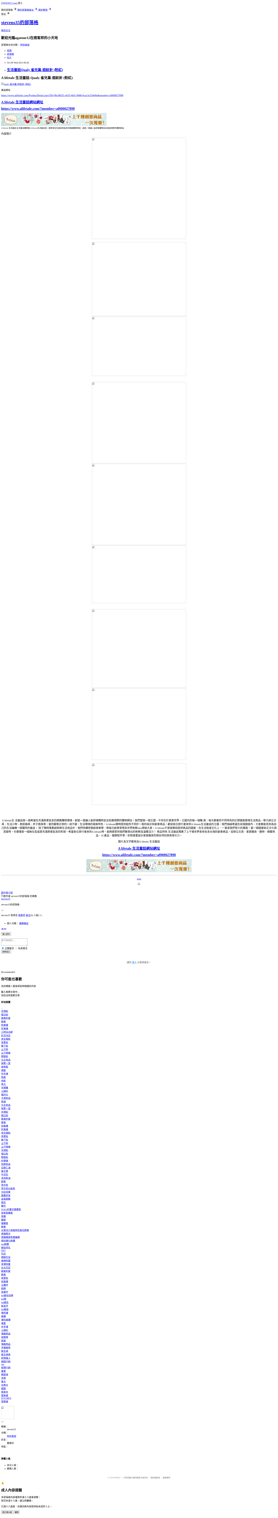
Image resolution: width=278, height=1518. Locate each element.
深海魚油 (5, 1178)
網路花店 (5, 1257)
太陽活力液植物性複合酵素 (15, 1230)
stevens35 (5, 899)
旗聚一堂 (5, 1063)
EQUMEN (6, 1398)
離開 (17, 1512)
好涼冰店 (5, 1035)
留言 (28, 915)
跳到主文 (5, 30)
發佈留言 (6, 952)
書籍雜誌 (23, 923)
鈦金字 (4, 1306)
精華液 (4, 1374)
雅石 (3, 1202)
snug (139, 879)
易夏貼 (4, 1042)
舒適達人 (5, 1358)
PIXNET (117, 1478)
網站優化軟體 (8, 1240)
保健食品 (5, 1164)
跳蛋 (3, 1340)
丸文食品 (5, 1060)
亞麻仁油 (5, 1167)
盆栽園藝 (5, 1199)
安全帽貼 (5, 1039)
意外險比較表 (8, 1188)
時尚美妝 (25, 45)
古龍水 (4, 1385)
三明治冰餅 (7, 1032)
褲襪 (3, 1316)
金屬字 (4, 1292)
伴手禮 (4, 1074)
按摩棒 (4, 1337)
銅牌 (3, 1288)
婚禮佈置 (5, 1260)
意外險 (4, 1185)
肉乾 (3, 1081)
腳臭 (3, 1021)
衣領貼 (4, 1011)
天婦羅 (4, 1087)
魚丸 (3, 1084)
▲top (3, 928)
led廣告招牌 (7, 1295)
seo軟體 (5, 1244)
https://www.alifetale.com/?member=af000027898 (38, 108)
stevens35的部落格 (19, 22)
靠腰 (3, 1216)
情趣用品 (5, 1334)
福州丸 (4, 1094)
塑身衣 (4, 1392)
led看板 (5, 1309)
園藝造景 (5, 1195)
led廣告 (5, 1302)
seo (2, 1364)
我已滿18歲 (7, 1512)
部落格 (10, 54)
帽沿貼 (4, 1014)
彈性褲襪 (5, 1320)
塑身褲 (4, 1395)
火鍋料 (4, 1091)
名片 (9, 57)
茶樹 (3, 1378)
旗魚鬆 (4, 1067)
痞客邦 (21, 915)
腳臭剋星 (5, 1018)
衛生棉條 (5, 1354)
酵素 (3, 1181)
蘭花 (3, 1206)
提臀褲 (4, 1401)
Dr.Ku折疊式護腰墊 (11, 1209)
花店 (3, 1254)
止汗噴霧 (5, 1053)
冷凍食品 (5, 1098)
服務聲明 (166, 1478)
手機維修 (5, 1347)
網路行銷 (5, 1361)
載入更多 (6, 934)
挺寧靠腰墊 (7, 1213)
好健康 (4, 1161)
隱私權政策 (155, 1478)
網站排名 (5, 1247)
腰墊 (3, 1220)
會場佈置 (5, 1264)
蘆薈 (3, 1371)
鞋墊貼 (4, 1056)
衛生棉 (4, 1351)
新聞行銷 (5, 1367)
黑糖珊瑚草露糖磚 (10, 1237)
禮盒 (3, 1070)
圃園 (3, 1388)
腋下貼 (4, 1046)
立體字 (4, 1285)
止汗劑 (4, 1049)
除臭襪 (4, 1025)
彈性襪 (4, 1313)
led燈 (3, 1299)
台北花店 (5, 1267)
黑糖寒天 (5, 1234)
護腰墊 (4, 1223)
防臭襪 (4, 1028)
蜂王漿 (4, 1171)
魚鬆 (3, 1077)
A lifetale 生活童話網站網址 (22, 102)
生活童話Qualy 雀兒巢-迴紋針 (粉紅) (35, 70)
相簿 (9, 50)
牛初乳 (4, 1174)
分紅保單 (5, 1192)
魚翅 (3, 1101)
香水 (3, 1381)
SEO (3, 1250)
